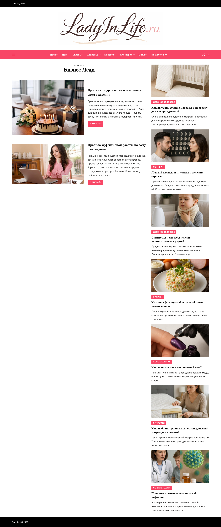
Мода (141, 54)
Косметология (162, 362)
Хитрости (159, 423)
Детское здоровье (164, 102)
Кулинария (126, 54)
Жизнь (77, 54)
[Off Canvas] (13, 55)
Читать (94, 124)
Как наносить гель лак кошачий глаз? (176, 367)
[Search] (208, 55)
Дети (53, 54)
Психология (158, 54)
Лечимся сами (161, 488)
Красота (109, 54)
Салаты (157, 297)
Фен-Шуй (158, 167)
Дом (64, 54)
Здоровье (92, 54)
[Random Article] (203, 54)
